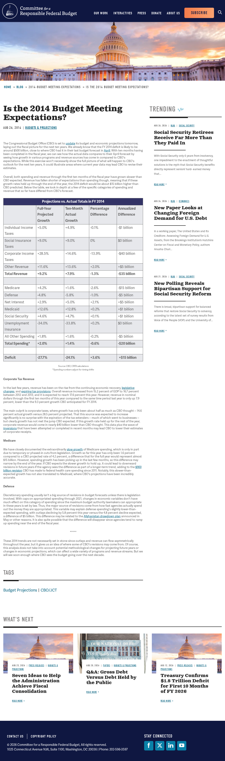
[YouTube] (181, 745)
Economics (184, 201)
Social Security (187, 125)
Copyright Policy (43, 736)
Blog (19, 87)
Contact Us (15, 736)
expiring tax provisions (36, 391)
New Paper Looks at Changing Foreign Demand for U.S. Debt (180, 213)
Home (7, 87)
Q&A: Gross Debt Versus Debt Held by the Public (111, 677)
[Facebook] (148, 745)
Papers (106, 665)
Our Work (101, 13)
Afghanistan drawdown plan (102, 516)
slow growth (75, 449)
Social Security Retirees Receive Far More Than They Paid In (184, 138)
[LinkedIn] (170, 745)
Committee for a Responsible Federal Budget (39, 11)
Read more (159, 184)
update (70, 143)
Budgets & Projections (41, 128)
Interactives (122, 13)
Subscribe (199, 13)
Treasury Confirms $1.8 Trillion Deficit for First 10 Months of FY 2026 (185, 684)
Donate (156, 13)
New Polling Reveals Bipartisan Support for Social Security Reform (182, 289)
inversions (10, 428)
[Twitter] (159, 745)
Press (142, 13)
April (107, 150)
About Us (173, 13)
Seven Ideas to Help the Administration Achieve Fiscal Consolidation (36, 684)
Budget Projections (20, 590)
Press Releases (36, 665)
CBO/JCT (49, 590)
